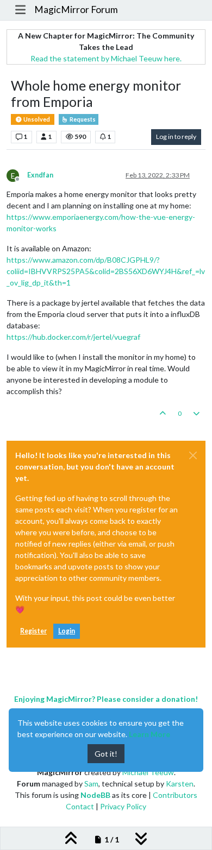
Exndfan (40, 175)
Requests (82, 119)
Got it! (106, 753)
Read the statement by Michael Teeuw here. (106, 58)
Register (33, 631)
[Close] (192, 455)
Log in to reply (176, 136)
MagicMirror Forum (76, 9)
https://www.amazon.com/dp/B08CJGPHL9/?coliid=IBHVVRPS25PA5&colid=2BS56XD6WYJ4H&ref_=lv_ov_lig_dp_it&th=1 (106, 271)
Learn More (149, 734)
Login (66, 631)
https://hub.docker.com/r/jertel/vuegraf (73, 336)
